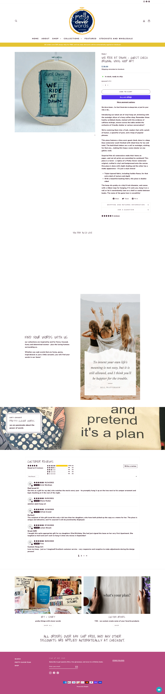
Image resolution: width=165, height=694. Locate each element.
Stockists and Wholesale (116, 38)
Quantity (107, 81)
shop (117, 625)
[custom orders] (117, 595)
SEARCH (18, 659)
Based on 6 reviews (35, 468)
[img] (39, 482)
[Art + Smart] (48, 595)
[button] (107, 216)
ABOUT (45, 38)
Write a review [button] (130, 466)
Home (104, 54)
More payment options (126, 102)
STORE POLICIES (118, 660)
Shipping (105, 69)
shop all (48, 625)
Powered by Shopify (82, 686)
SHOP (55, 38)
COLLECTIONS (72, 38)
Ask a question (126, 210)
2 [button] (81, 556)
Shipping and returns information (126, 205)
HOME (35, 38)
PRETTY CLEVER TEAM (23, 662)
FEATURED (91, 38)
